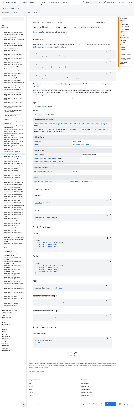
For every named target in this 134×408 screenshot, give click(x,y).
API (42, 2)
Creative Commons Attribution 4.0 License (82, 363)
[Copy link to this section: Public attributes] (52, 190)
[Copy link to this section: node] (39, 281)
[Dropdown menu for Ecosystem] (59, 2)
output (36, 145)
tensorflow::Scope (53, 124)
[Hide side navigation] (24, 404)
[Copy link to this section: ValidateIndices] (48, 334)
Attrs (75, 171)
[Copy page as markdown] (75, 27)
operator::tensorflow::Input (45, 158)
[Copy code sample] (110, 51)
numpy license (43, 367)
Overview (5, 13)
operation (37, 141)
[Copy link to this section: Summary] (45, 40)
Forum (31, 386)
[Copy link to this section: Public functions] (52, 227)
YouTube (31, 396)
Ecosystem (53, 2)
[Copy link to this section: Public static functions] (58, 328)
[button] (13, 28)
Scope (45, 107)
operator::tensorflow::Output (45, 162)
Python (14, 13)
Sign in (129, 2)
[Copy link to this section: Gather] (41, 233)
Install (25, 2)
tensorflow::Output (82, 145)
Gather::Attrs (51, 131)
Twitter (31, 392)
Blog (30, 383)
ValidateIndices (40, 171)
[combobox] (91, 2)
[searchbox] (13, 19)
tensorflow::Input (77, 124)
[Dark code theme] (107, 51)
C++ (22, 13)
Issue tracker (85, 383)
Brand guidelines (86, 392)
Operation (77, 141)
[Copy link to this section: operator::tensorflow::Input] (59, 296)
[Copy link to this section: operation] (44, 196)
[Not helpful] (110, 22)
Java (28, 13)
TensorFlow (36, 22)
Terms (31, 404)
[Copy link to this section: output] (41, 211)
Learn (32, 2)
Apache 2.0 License (36, 365)
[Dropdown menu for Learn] (36, 2)
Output (39, 114)
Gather (35, 32)
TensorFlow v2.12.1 (10, 8)
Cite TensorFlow (86, 396)
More (65, 2)
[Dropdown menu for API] (45, 2)
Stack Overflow (86, 389)
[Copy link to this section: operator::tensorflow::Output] (61, 311)
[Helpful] (107, 22)
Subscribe (110, 404)
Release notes (85, 386)
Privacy (37, 404)
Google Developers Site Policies (62, 365)
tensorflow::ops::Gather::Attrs (43, 181)
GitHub (121, 2)
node (35, 155)
